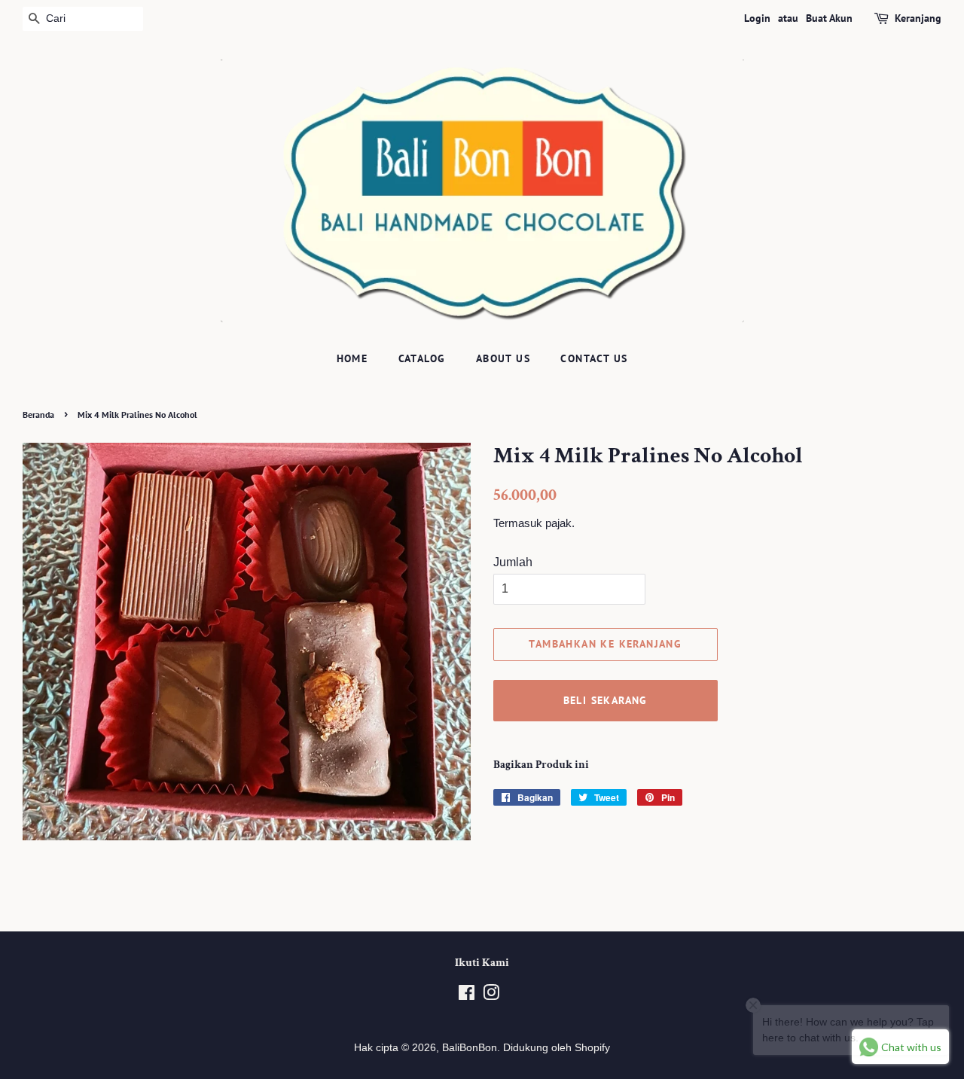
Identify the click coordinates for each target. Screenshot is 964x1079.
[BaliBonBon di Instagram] (491, 995)
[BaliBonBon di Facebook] (466, 995)
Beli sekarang (605, 700)
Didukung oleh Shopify (556, 1047)
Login (757, 18)
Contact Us (593, 358)
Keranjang (918, 18)
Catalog (422, 358)
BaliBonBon (469, 1047)
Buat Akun (829, 18)
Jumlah (512, 562)
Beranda (38, 414)
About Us (503, 358)
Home (352, 358)
